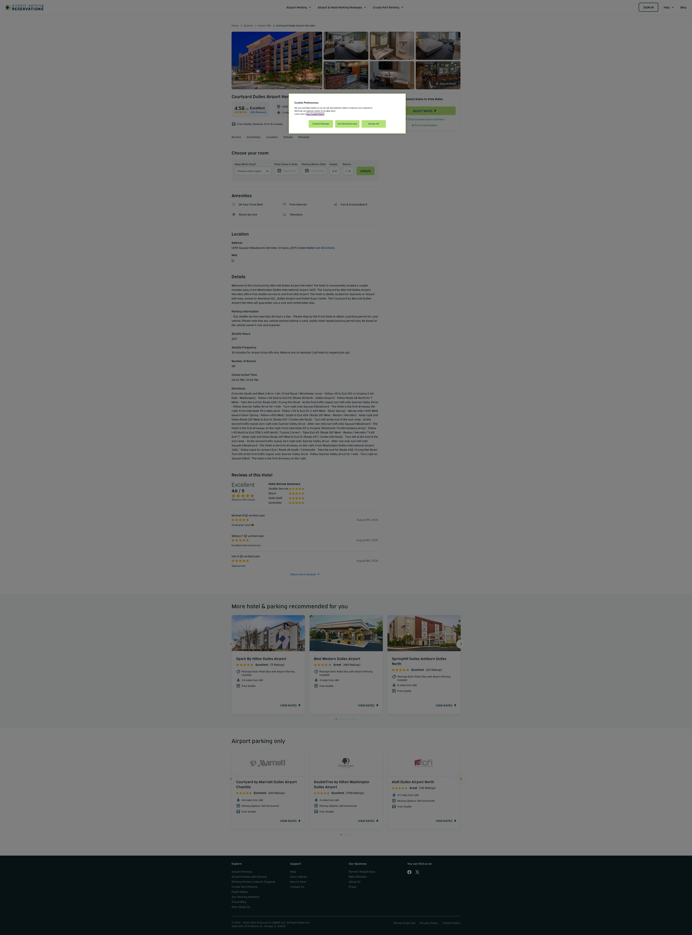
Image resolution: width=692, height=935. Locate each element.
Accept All (373, 124)
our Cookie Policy (315, 114)
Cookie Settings (320, 124)
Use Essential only (347, 124)
